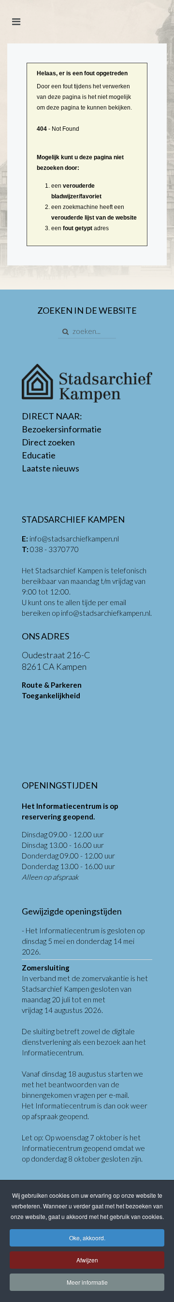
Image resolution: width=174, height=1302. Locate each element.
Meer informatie (87, 1282)
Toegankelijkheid (51, 695)
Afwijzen (87, 1260)
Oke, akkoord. (87, 1237)
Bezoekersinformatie (62, 429)
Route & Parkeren (52, 684)
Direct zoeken (48, 442)
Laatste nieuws (50, 468)
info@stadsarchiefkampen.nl (74, 538)
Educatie (39, 455)
